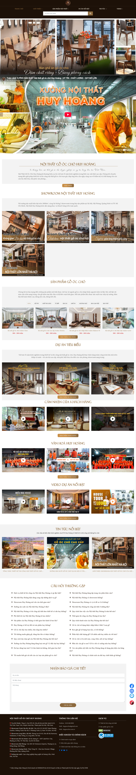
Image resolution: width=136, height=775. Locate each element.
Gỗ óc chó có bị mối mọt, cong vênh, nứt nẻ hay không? (92, 639)
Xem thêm (68, 185)
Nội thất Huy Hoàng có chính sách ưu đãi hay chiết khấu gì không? (96, 655)
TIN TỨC (102, 9)
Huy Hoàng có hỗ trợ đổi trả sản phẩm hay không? (32, 625)
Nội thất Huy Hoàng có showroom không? (87, 598)
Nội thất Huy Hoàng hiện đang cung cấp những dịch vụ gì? (35, 598)
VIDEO (119, 9)
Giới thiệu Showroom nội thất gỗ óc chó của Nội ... (113, 571)
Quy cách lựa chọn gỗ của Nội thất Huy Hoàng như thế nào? (36, 639)
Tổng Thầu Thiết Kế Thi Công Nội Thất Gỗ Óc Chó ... (23, 571)
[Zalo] (132, 695)
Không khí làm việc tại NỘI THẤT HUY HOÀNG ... (68, 471)
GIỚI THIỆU (37, 9)
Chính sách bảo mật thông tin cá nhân (73, 747)
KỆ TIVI (37, 303)
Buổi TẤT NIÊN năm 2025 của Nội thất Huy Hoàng (112, 471)
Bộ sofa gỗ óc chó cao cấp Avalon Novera (51, 331)
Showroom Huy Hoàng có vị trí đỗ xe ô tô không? (90, 602)
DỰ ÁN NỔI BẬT (84, 9)
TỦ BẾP (57, 303)
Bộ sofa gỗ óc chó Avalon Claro (18, 331)
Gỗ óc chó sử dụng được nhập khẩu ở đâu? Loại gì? (91, 625)
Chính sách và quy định (68, 739)
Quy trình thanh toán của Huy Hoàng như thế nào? (90, 621)
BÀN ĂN (65, 303)
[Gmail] (132, 691)
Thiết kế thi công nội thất (108, 723)
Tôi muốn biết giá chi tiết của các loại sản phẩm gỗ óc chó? (35, 655)
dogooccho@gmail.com (70, 726)
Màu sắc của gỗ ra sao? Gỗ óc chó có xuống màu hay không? (94, 643)
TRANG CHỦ (19, 9)
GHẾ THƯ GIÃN (47, 303)
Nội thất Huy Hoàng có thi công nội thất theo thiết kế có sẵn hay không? (40, 611)
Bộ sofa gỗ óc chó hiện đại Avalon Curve (118, 331)
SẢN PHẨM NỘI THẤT (60, 9)
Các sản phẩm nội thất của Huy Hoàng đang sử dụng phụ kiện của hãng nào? (96, 649)
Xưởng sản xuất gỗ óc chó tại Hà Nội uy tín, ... (68, 571)
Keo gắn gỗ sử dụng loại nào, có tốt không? (88, 630)
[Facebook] (132, 686)
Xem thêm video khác (68, 435)
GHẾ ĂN (73, 303)
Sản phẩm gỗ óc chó (106, 727)
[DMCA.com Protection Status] (105, 730)
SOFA (29, 303)
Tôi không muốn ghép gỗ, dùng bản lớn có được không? (34, 634)
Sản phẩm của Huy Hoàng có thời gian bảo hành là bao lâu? (35, 621)
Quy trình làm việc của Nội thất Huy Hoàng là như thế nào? (94, 611)
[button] (58, 73)
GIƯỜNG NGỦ (83, 303)
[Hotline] (132, 702)
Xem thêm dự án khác (68, 397)
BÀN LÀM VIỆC (95, 303)
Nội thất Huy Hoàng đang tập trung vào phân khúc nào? (92, 593)
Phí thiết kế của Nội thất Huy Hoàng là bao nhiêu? (32, 616)
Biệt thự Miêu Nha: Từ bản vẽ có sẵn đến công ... (23, 512)
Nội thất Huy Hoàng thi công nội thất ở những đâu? (91, 607)
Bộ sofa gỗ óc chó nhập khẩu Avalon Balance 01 (85, 331)
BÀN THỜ (105, 303)
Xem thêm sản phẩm (68, 337)
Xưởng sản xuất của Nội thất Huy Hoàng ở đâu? (31, 607)
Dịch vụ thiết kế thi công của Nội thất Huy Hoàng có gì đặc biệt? (37, 593)
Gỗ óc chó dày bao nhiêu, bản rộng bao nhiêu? (31, 630)
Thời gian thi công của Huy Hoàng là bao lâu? (89, 616)
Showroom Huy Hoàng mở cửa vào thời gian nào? (32, 602)
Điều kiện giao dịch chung (69, 743)
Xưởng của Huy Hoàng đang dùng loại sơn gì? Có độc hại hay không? (39, 643)
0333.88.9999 (69, 723)
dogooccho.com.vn (69, 729)
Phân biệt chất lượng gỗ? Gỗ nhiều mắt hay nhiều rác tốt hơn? (94, 634)
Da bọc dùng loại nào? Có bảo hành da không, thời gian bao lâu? (37, 648)
